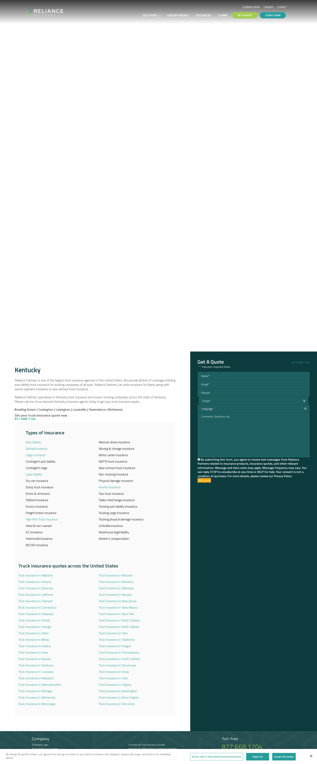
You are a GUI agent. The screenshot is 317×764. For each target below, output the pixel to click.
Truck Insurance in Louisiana (35, 671)
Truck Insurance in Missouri (115, 575)
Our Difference (178, 15)
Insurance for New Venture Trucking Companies (152, 748)
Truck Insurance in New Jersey (117, 601)
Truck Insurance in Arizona (34, 581)
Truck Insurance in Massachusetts (39, 684)
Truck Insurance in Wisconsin (117, 704)
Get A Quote (245, 15)
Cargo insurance (36, 455)
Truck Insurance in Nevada (115, 594)
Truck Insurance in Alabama (35, 575)
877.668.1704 (301, 363)
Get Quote (204, 480)
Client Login (272, 15)
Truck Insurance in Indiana (34, 646)
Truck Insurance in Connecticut (37, 607)
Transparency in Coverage (45, 748)
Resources (203, 15)
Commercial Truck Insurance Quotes (146, 744)
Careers (268, 7)
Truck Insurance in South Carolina (119, 659)
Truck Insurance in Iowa (33, 652)
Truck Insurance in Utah (113, 678)
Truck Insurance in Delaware (36, 614)
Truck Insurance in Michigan (35, 691)
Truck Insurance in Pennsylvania (119, 652)
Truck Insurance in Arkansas (35, 588)
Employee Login (40, 744)
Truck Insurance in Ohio (113, 633)
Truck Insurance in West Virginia (119, 697)
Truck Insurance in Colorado (35, 601)
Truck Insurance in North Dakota (119, 626)
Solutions (150, 15)
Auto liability (33, 442)
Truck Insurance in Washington (118, 691)
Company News (251, 7)
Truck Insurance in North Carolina (119, 620)
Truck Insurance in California (35, 594)
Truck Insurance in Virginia (115, 684)
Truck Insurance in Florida (34, 620)
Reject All (258, 756)
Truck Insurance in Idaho (33, 633)
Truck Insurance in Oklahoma (117, 639)
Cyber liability (34, 474)
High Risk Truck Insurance (42, 519)
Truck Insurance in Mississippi (36, 704)
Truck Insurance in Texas (114, 671)
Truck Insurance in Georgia (34, 626)
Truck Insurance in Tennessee (117, 665)
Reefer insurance (110, 487)
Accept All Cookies (284, 756)
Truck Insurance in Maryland (35, 678)
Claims (222, 15)
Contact (282, 7)
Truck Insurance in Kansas (34, 659)
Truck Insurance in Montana (116, 581)
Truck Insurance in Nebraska (116, 588)
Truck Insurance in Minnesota (36, 697)
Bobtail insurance (37, 448)
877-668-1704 (25, 418)
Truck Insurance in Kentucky (35, 665)
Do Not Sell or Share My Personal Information (216, 756)
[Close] (311, 756)
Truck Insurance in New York (116, 614)
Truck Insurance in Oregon (115, 646)
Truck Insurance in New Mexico (118, 607)
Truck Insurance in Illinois (33, 639)
